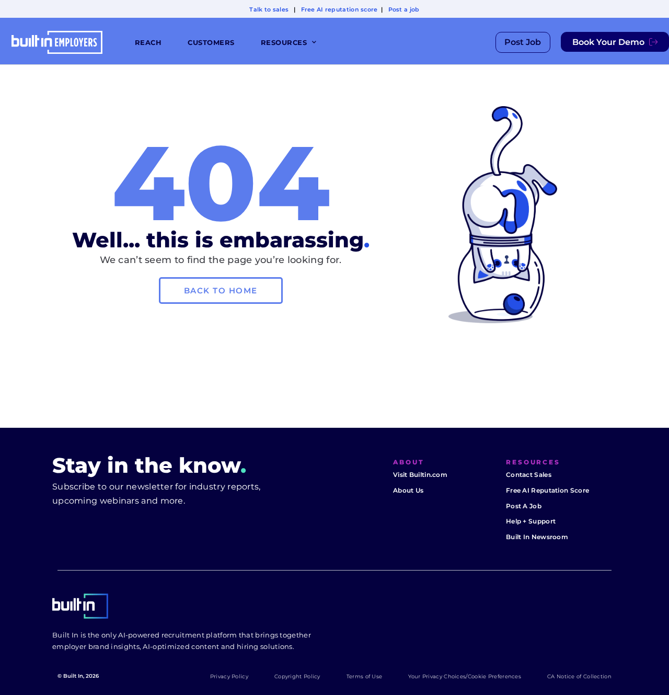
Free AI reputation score (339, 9)
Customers (211, 42)
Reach (148, 42)
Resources (284, 42)
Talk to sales (269, 9)
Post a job (404, 9)
